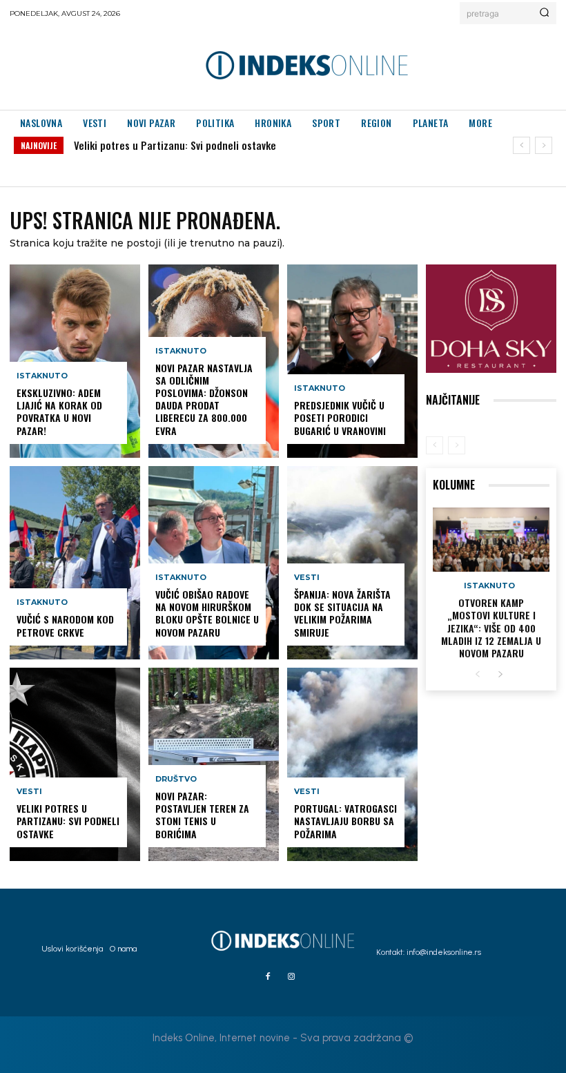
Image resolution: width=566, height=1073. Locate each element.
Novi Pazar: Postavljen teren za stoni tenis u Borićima (202, 815)
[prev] (521, 145)
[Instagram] (291, 977)
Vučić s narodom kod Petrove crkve (65, 625)
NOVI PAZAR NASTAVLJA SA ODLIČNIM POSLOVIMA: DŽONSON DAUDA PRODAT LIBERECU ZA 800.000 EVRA (204, 399)
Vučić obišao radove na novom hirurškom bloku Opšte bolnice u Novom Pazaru (207, 613)
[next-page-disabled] (456, 445)
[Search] (544, 13)
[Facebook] (268, 977)
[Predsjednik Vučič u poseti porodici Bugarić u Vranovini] (352, 361)
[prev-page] (434, 445)
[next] (543, 145)
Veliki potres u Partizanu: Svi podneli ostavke (175, 145)
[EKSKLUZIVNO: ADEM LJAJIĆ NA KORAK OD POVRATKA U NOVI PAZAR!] (75, 361)
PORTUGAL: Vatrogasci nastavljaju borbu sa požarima (345, 820)
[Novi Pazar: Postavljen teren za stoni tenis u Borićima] (213, 764)
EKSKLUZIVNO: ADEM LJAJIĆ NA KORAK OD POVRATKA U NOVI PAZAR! (59, 411)
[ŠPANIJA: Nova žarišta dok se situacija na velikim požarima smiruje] (352, 562)
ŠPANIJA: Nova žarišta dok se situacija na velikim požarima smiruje (342, 613)
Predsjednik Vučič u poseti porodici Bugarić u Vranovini (340, 417)
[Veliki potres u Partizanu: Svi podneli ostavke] (75, 764)
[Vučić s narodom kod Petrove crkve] (75, 562)
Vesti (29, 791)
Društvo (176, 779)
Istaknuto (42, 376)
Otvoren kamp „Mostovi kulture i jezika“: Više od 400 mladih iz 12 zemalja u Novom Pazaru (491, 627)
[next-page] (500, 675)
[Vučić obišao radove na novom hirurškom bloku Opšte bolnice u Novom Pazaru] (213, 562)
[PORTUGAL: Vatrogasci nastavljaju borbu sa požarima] (352, 764)
